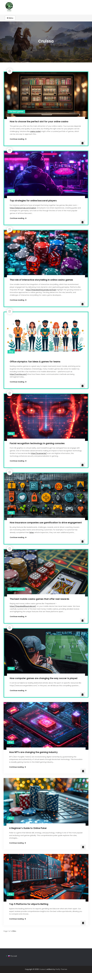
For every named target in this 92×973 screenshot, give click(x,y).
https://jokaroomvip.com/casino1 (23, 208)
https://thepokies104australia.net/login (41, 290)
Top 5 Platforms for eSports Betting (28, 904)
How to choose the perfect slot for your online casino (39, 121)
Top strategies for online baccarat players (33, 200)
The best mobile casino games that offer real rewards (39, 599)
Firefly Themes (61, 969)
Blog (11, 191)
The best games (16, 111)
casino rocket (35, 131)
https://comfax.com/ (18, 374)
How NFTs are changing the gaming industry (33, 752)
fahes (31, 532)
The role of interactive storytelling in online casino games (41, 279)
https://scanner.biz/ (39, 453)
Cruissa (42, 969)
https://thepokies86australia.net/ (23, 606)
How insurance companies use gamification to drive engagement (46, 522)
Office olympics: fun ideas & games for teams (35, 361)
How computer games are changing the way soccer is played (43, 678)
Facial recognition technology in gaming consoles (37, 443)
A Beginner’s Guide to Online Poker (28, 828)
